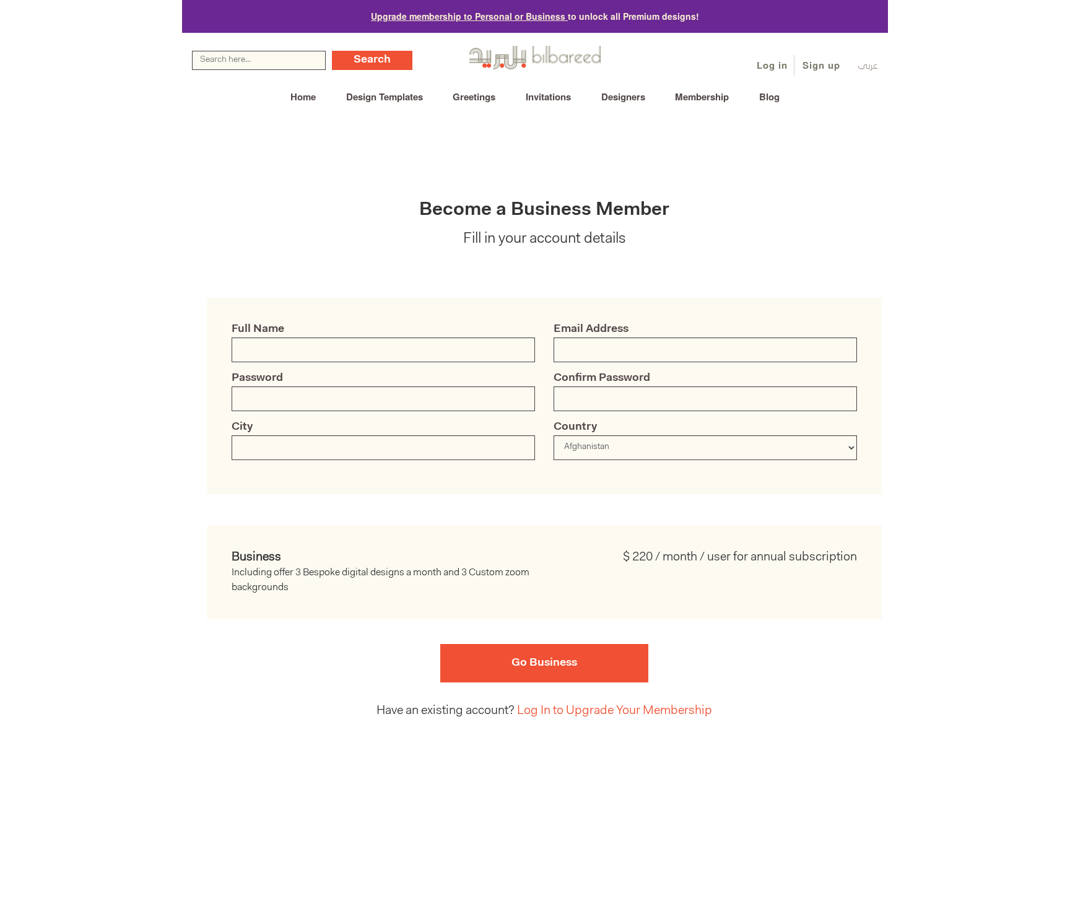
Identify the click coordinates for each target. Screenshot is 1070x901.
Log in (772, 65)
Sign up (821, 65)
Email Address (591, 329)
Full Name (258, 329)
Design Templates (384, 96)
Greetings (474, 96)
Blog (769, 96)
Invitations (548, 96)
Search (372, 60)
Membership (702, 96)
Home (303, 96)
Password (257, 378)
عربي (868, 66)
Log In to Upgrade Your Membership (614, 711)
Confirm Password (602, 378)
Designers (623, 96)
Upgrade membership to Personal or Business (469, 16)
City (242, 427)
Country (575, 427)
